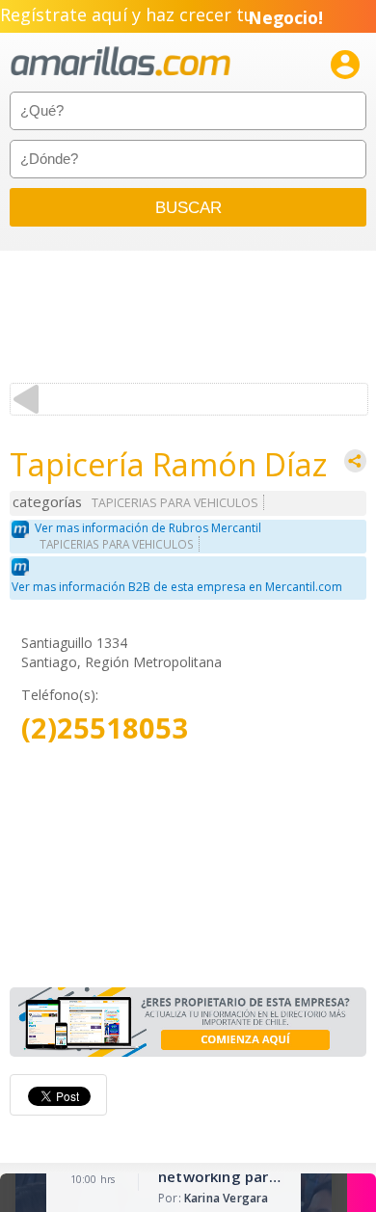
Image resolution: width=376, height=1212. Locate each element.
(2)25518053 (104, 728)
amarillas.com (120, 62)
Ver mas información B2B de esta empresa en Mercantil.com (177, 587)
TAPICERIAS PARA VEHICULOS (175, 503)
